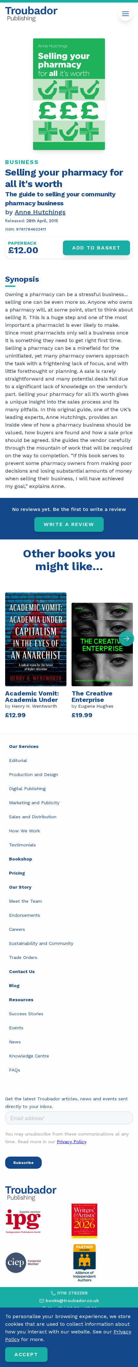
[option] (38, 653)
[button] (126, 638)
